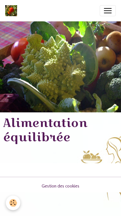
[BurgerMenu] (108, 10)
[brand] (12, 10)
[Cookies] (13, 203)
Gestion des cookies (60, 185)
